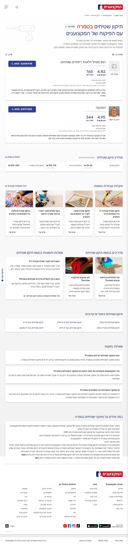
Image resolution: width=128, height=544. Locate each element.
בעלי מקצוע (119, 15)
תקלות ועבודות (91, 500)
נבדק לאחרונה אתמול (97, 65)
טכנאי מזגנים (46, 504)
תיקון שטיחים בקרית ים (33, 322)
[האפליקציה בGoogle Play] (105, 526)
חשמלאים (48, 492)
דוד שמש (72, 500)
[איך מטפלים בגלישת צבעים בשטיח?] (109, 266)
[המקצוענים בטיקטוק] (78, 526)
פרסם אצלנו (118, 504)
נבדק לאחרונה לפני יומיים (95, 111)
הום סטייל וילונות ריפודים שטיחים (83, 62)
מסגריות (23, 492)
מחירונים (93, 488)
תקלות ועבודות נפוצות (108, 186)
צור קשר (119, 508)
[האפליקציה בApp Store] (92, 526)
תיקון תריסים (22, 516)
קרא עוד (101, 232)
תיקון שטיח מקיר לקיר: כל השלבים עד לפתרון (80, 213)
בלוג (95, 504)
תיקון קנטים (115, 165)
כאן (37, 457)
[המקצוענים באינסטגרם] (74, 526)
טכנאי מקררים (46, 516)
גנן (75, 496)
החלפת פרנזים (75, 165)
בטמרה (85, 26)
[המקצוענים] (110, 7)
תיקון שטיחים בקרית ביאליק (69, 322)
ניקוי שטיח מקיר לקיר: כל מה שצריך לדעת (49, 212)
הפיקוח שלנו (118, 492)
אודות (120, 488)
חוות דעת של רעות (99, 126)
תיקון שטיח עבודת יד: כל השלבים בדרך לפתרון (109, 213)
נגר (25, 496)
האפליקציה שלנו (116, 496)
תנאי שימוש (103, 540)
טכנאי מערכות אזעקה (43, 512)
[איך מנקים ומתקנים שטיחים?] (79, 266)
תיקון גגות (23, 512)
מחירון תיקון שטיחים (110, 157)
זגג (74, 512)
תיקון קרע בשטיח (37, 165)
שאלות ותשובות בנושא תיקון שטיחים (39, 253)
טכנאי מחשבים (45, 508)
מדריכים (93, 496)
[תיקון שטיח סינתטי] (19, 200)
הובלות (73, 508)
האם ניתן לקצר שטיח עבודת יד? (44, 261)
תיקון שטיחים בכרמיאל (109, 322)
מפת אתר (119, 540)
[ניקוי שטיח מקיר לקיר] (49, 200)
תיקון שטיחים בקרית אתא (108, 327)
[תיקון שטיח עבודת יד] (109, 200)
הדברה (73, 504)
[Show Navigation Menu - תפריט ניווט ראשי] (7, 7)
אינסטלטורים (70, 492)
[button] (9, 54)
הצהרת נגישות (85, 540)
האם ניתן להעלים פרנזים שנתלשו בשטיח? (39, 279)
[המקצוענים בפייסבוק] (70, 526)
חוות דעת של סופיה (98, 80)
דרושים (120, 500)
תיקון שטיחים (107, 15)
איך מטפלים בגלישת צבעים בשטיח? (110, 279)
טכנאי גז (48, 496)
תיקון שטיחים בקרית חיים (70, 327)
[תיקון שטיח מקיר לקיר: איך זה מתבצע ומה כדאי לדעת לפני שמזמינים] (79, 200)
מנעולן (24, 488)
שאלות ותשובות (90, 492)
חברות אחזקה (70, 516)
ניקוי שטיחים (22, 500)
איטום (73, 488)
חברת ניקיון (47, 488)
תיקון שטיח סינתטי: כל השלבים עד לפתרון (19, 212)
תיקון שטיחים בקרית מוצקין (31, 327)
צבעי (25, 504)
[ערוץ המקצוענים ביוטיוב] (65, 526)
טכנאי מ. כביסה (45, 500)
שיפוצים (24, 508)
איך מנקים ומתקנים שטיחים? (80, 279)
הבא (24, 454)
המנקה (101, 107)
